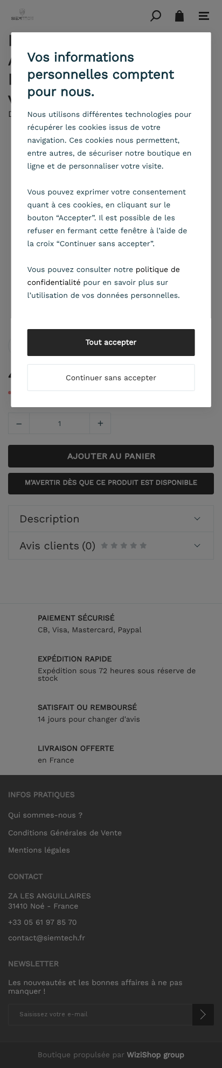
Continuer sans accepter (111, 378)
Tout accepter (111, 342)
